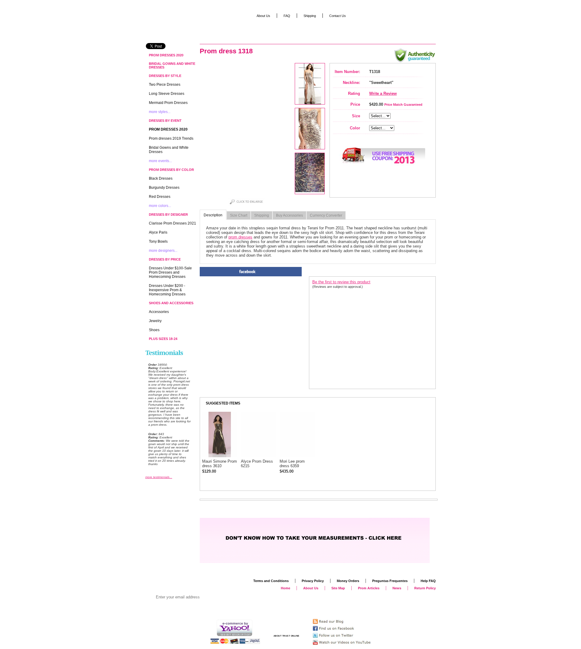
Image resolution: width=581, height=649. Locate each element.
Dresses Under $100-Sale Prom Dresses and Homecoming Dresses (170, 272)
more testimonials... (158, 477)
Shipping (261, 215)
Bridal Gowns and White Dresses (172, 65)
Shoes (154, 330)
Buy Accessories (289, 215)
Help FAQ (428, 581)
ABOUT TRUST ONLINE (287, 636)
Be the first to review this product (341, 282)
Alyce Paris (158, 232)
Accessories (159, 312)
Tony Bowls (158, 241)
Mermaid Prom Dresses (168, 103)
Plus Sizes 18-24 (163, 339)
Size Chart (238, 215)
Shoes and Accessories (171, 303)
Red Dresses (159, 197)
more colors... (160, 206)
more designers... (163, 250)
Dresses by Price (165, 259)
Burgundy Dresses (164, 187)
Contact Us (337, 16)
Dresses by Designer (168, 214)
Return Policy (425, 588)
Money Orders (348, 581)
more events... (160, 161)
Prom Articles (368, 588)
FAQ (287, 16)
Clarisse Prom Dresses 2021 (172, 223)
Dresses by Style (165, 76)
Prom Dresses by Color (171, 169)
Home (285, 588)
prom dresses (240, 237)
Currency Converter (326, 215)
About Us (263, 16)
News (396, 588)
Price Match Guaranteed (403, 104)
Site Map (338, 588)
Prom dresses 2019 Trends (171, 138)
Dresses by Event (165, 120)
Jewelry (155, 321)
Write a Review (383, 93)
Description (213, 215)
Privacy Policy (313, 581)
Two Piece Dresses (164, 84)
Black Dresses (160, 178)
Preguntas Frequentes (390, 581)
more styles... (159, 112)
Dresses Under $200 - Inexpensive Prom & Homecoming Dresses (167, 290)
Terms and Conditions (271, 581)
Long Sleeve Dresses (166, 94)
